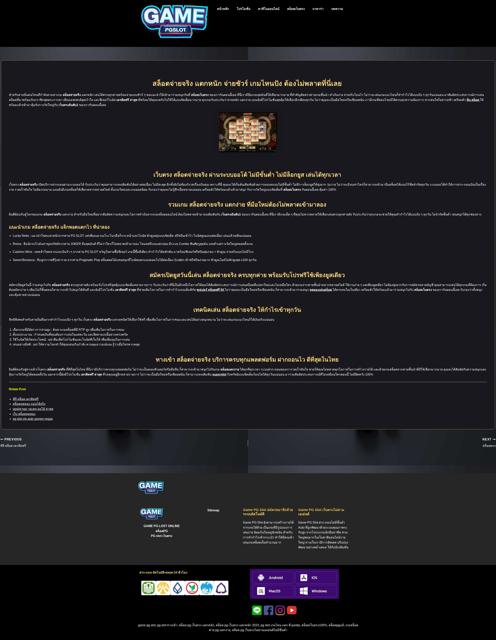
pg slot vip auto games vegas (33, 418)
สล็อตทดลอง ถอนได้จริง (29, 404)
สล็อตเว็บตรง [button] (296, 8)
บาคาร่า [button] (318, 8)
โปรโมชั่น (243, 8)
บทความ (337, 8)
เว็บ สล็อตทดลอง (24, 414)
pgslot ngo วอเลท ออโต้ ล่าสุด (33, 409)
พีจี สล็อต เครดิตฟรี (26, 399)
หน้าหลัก (223, 8)
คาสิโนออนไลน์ (268, 8)
